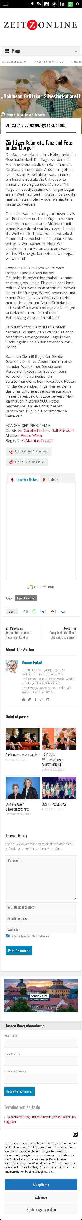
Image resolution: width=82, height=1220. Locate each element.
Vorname (11, 1035)
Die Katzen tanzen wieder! (22, 755)
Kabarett (39, 114)
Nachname (12, 1053)
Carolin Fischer (36, 430)
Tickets (53, 479)
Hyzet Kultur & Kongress (31, 451)
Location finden (26, 479)
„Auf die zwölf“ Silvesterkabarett (17, 806)
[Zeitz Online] (40, 24)
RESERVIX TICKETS (29, 462)
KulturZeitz (23, 114)
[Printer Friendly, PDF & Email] (41, 587)
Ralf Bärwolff (63, 430)
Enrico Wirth (31, 435)
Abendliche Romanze (41, 61)
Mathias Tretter (39, 440)
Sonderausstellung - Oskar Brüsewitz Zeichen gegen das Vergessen (40, 1119)
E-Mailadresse (15, 1071)
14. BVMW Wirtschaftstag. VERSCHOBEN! (52, 760)
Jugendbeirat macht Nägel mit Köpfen (19, 632)
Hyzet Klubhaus (25, 598)
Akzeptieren (41, 1184)
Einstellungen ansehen (41, 1209)
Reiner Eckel (32, 662)
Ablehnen (41, 1196)
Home (9, 114)
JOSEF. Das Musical (54, 804)
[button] (75, 1134)
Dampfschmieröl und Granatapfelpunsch (62, 632)
